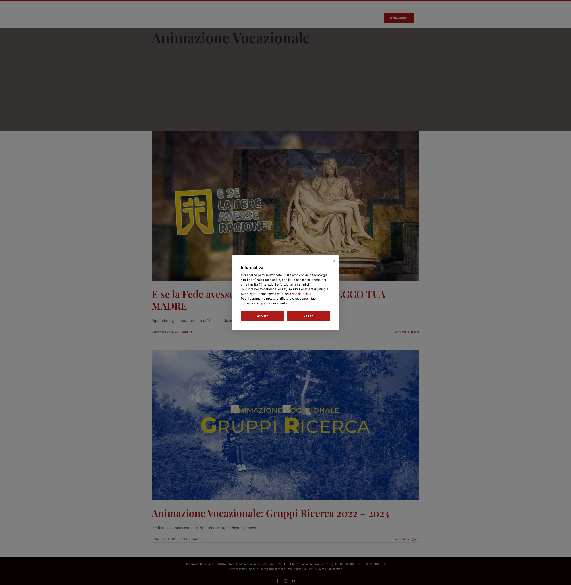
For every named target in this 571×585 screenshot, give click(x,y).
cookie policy (301, 294)
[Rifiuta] (333, 261)
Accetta (262, 316)
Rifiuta (308, 316)
